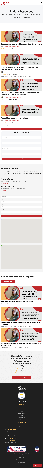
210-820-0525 (5, 190)
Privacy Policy (21, 454)
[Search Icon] (21, 28)
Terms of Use (21, 457)
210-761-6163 (5, 183)
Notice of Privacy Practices (21, 459)
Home (21, 404)
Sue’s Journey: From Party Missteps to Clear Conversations (17, 301)
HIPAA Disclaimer (21, 462)
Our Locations (21, 422)
